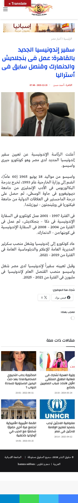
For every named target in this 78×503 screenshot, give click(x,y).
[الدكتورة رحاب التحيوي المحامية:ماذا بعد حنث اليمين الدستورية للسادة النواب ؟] (18, 361)
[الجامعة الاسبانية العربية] (39, 9)
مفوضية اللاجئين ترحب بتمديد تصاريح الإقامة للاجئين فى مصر (60, 427)
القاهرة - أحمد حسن (62, 85)
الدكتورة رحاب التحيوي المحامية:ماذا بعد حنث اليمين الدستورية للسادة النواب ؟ (20, 381)
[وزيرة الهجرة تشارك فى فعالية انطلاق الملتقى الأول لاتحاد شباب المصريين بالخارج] (57, 361)
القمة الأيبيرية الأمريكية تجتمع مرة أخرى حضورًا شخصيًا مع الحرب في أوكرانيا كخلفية (21, 429)
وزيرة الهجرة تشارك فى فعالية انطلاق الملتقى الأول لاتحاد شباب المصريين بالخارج (57, 381)
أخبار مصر (56, 38)
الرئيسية (68, 38)
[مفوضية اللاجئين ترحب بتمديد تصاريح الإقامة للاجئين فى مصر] (57, 409)
